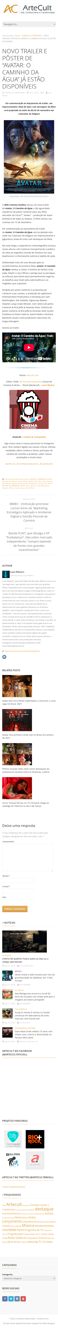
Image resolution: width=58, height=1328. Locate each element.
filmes (25, 1217)
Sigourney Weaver (8, 488)
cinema (34, 1205)
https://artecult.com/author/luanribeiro (22, 651)
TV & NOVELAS (21, 1009)
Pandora (34, 486)
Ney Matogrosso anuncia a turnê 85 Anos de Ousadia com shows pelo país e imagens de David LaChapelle (35, 996)
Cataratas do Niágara (9, 481)
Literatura (29, 1221)
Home (17, 35)
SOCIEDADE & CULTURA (25, 1028)
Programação (15, 1234)
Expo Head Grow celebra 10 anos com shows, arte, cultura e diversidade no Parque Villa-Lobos (33, 1034)
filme (18, 1217)
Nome (6, 876)
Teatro (24, 1242)
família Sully (33, 481)
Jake (39, 481)
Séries (17, 1241)
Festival (11, 1217)
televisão (32, 1241)
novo (20, 1230)
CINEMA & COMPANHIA (32, 35)
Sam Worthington (43, 486)
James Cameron (47, 481)
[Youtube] (23, 1298)
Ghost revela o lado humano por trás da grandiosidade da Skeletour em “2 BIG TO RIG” (35, 977)
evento (5, 1217)
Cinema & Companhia (34, 437)
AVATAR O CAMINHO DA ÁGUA (40, 479)
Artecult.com (32, 375)
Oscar (28, 486)
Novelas (49, 1225)
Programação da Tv (31, 1234)
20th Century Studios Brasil (13, 479)
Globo (32, 1217)
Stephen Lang (20, 488)
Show (41, 1238)
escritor (32, 1214)
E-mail (6, 886)
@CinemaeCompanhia (31, 381)
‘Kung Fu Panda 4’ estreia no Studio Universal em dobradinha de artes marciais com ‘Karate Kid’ (32, 1015)
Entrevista (25, 1214)
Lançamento (12, 1221)
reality (44, 1234)
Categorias (7, 1274)
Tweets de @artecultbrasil (13, 1187)
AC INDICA (6, 955)
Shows (48, 1238)
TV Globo (47, 1241)
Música (28, 1225)
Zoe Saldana (30, 488)
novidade (9, 1229)
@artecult (10, 463)
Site (4, 897)
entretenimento (11, 1213)
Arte (4, 1205)
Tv (40, 1242)
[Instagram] (4, 656)
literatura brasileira (46, 1221)
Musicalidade (16, 1226)
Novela (39, 1225)
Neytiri (41, 483)
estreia (49, 1213)
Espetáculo (39, 1214)
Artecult (14, 1204)
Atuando (25, 1205)
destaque (44, 1209)
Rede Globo (15, 1238)
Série (10, 1241)
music (6, 1226)
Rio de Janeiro (31, 1237)
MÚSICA (18, 971)
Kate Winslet (6, 483)
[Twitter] (11, 1298)
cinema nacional (21, 1210)
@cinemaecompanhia (27, 463)
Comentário (8, 841)
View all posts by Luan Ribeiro (22, 575)
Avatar (26, 479)
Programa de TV (34, 1230)
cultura (31, 1209)
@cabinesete (46, 463)
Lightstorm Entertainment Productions (25, 483)
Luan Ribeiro (17, 571)
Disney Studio (23, 481)
